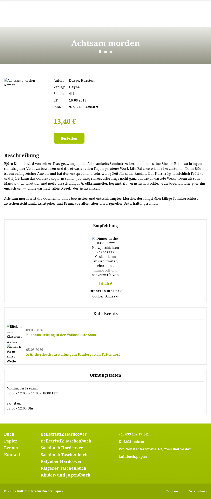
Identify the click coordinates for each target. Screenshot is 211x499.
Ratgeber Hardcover (61, 461)
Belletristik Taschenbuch (66, 441)
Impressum (175, 491)
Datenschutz (198, 491)
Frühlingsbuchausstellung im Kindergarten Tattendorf (73, 354)
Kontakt (12, 454)
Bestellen (69, 138)
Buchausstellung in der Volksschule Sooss (61, 335)
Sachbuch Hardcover (62, 448)
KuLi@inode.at (131, 441)
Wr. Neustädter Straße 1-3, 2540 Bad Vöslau (155, 449)
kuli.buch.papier (133, 456)
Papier (10, 441)
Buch (9, 434)
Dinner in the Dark (105, 291)
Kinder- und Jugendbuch (65, 475)
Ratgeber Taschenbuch (64, 468)
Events (11, 448)
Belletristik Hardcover (64, 434)
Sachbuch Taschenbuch (64, 454)
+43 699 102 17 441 (134, 434)
